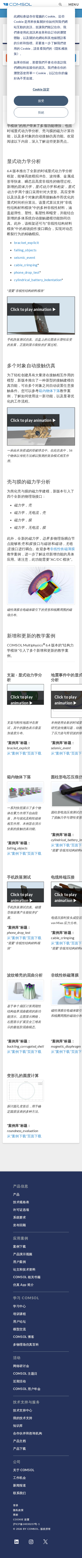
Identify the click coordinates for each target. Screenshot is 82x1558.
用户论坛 (19, 1321)
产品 (16, 1194)
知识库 (18, 1425)
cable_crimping (25, 265)
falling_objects (25, 250)
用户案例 (19, 1261)
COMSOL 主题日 (25, 1373)
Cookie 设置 (21, 1519)
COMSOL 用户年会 (27, 1388)
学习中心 (19, 1306)
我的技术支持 (22, 1418)
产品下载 (19, 1448)
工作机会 (19, 1477)
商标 (15, 1514)
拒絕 (41, 112)
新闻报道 (19, 1485)
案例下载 (19, 1246)
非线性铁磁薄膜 (62, 549)
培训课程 (19, 1313)
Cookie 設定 (41, 89)
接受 (41, 101)
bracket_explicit (26, 242)
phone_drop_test (26, 272)
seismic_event (24, 257)
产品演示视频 (22, 1254)
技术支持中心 (22, 1410)
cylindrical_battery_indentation (37, 280)
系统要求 (19, 1217)
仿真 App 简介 (23, 1284)
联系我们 (19, 1493)
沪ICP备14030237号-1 (26, 1524)
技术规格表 (21, 1202)
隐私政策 (18, 1510)
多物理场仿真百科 (26, 1344)
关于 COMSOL (23, 1470)
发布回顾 (19, 1225)
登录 (15, 1505)
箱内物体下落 (49, 391)
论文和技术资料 (24, 1269)
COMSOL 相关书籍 (27, 1277)
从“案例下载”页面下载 (24, 753)
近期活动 (19, 1381)
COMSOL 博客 (23, 1336)
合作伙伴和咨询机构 (27, 1433)
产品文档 (19, 1441)
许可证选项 (21, 1209)
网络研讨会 (21, 1366)
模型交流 (19, 1329)
